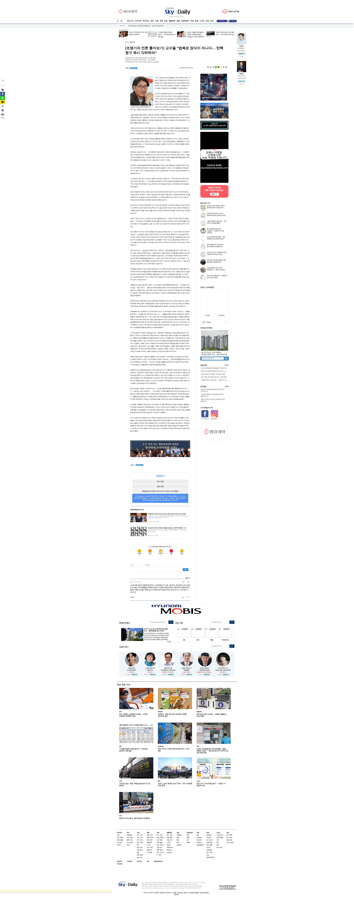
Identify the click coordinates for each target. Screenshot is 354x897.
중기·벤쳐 (150, 840)
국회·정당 (130, 837)
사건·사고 (140, 835)
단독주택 (131, 672)
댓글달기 (132, 597)
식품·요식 (160, 847)
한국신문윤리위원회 (227, 886)
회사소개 (145, 892)
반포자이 (149, 672)
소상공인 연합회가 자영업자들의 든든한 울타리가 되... (212, 395)
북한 (128, 845)
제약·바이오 (160, 845)
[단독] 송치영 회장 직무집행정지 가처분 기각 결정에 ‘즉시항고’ (215, 368)
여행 (207, 842)
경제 (161, 21)
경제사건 (149, 850)
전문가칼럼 (120, 840)
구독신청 (207, 315)
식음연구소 (150, 670)
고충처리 (176, 894)
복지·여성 (140, 840)
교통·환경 (140, 855)
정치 (152, 21)
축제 (211, 842)
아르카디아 (223, 672)
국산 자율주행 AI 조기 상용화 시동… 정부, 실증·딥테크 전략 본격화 (225, 35)
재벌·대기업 (150, 837)
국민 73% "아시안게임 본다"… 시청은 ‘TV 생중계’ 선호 (211, 784)
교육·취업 (140, 842)
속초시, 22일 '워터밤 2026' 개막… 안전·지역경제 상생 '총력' (175, 784)
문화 (196, 21)
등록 (186, 569)
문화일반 (209, 835)
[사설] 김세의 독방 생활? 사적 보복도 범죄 (213, 374)
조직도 (151, 892)
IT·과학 (159, 855)
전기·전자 (160, 835)
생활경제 (172, 21)
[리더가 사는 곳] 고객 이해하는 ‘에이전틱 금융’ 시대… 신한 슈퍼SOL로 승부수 (214, 353)
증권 (178, 840)
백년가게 (169, 850)
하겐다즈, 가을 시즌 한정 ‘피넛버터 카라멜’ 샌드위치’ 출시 (172, 715)
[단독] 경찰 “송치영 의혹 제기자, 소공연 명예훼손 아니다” (215, 377)
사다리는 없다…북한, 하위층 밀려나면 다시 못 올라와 (134, 784)
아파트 (188, 842)
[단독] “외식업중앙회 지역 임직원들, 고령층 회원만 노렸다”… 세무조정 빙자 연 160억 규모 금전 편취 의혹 (212, 750)
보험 (178, 842)
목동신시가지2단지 (168, 672)
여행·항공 (160, 850)
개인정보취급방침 (194, 892)
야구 (217, 840)
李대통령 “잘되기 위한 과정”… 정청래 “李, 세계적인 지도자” (215, 380)
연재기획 (132, 42)
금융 (178, 21)
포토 (207, 21)
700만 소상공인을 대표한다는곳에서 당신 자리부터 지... (212, 390)
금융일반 (179, 835)
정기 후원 (160, 481)
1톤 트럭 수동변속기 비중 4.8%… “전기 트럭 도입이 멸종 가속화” (195, 35)
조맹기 (131, 68)
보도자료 (139, 861)
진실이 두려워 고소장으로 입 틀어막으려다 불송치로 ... (213, 400)
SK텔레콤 (186, 670)
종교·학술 (209, 845)
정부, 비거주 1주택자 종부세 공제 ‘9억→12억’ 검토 (173, 750)
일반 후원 (160, 486)
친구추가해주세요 (205, 418)
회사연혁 (156, 892)
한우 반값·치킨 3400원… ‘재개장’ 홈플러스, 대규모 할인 (212, 715)
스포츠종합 (219, 837)
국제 (192, 21)
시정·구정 (150, 847)
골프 (217, 845)
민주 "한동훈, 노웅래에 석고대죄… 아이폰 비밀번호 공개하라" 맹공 (166, 35)
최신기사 (130, 21)
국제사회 (199, 840)
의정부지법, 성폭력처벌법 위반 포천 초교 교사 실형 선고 (215, 371)
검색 (171, 622)
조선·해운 (160, 840)
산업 (165, 21)
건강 (207, 855)
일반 (188, 835)
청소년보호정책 (204, 892)
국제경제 (199, 837)
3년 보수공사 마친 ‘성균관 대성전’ (137, 25)
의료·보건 (140, 850)
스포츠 (201, 21)
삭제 (188, 581)
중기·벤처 (169, 835)
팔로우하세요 (214, 418)
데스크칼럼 (120, 837)
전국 (148, 861)
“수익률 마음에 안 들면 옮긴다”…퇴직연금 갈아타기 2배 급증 (133, 750)
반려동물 (209, 850)
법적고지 (186, 892)
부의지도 (146, 21)
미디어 (208, 847)
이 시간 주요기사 (123, 30)
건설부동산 (185, 21)
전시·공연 (209, 840)
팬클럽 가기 (214, 194)
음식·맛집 (209, 852)
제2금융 (179, 845)
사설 (118, 835)
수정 (183, 581)
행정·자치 (130, 840)
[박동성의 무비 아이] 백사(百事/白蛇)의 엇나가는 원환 (167, 514)
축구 (217, 842)
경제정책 (149, 842)
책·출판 (208, 837)
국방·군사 (140, 847)
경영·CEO (150, 835)
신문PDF (119, 861)
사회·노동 (140, 837)
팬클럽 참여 (134, 674)
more (227, 365)
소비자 (149, 845)
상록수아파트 (186, 672)
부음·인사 (140, 857)
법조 (138, 852)
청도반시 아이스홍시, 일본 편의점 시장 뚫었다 (134, 818)
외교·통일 (130, 842)
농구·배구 (219, 847)
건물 (188, 837)
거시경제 (149, 852)
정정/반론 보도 (158, 861)
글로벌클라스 (200, 845)
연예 (231, 840)
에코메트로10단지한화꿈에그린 (204, 672)
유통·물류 (160, 842)
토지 (188, 840)
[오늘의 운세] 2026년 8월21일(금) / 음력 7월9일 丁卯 (167, 528)
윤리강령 (162, 892)
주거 (138, 845)
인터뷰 (119, 845)
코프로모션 (221, 315)
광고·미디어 (160, 852)
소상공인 (169, 852)
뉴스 (126, 42)
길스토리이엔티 (131, 670)
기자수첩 (119, 842)
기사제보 (208, 322)
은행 (178, 837)
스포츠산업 (219, 835)
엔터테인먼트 (210, 857)
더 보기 (169, 641)
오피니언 (138, 21)
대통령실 (129, 835)
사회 (156, 21)
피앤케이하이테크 (204, 670)
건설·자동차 (160, 837)
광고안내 (168, 892)
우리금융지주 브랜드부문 (168, 670)
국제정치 (199, 842)
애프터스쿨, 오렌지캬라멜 (222, 670)
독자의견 (180, 892)
